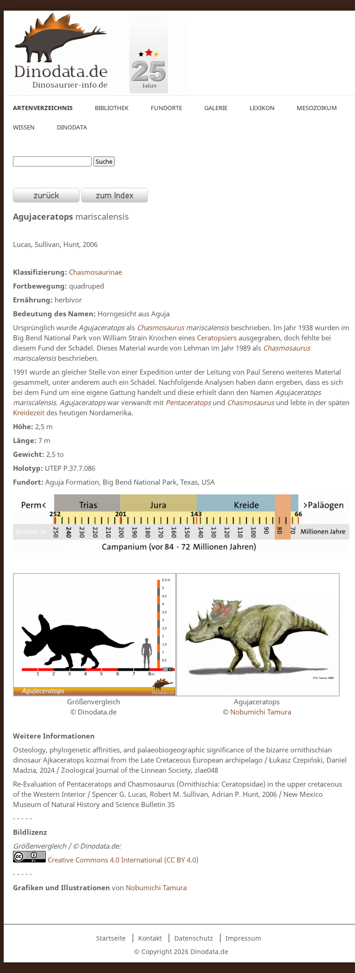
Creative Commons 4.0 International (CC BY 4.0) (122, 859)
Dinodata (72, 127)
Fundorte (166, 108)
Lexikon (262, 108)
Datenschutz (193, 938)
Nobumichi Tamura (260, 711)
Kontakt (150, 938)
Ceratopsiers (217, 337)
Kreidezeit (28, 412)
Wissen (24, 127)
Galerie (215, 108)
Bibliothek (112, 108)
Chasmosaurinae (95, 272)
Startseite (111, 938)
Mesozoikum (317, 108)
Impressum (243, 938)
